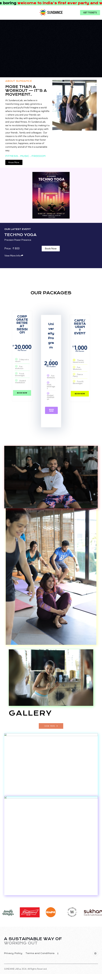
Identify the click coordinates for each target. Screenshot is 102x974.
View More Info (12, 255)
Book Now (22, 393)
